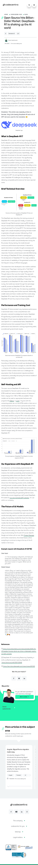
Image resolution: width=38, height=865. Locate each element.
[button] (19, 822)
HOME (6, 14)
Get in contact (23, 696)
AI (5, 33)
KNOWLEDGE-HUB (16, 14)
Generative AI (12, 33)
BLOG (26, 14)
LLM (18, 33)
